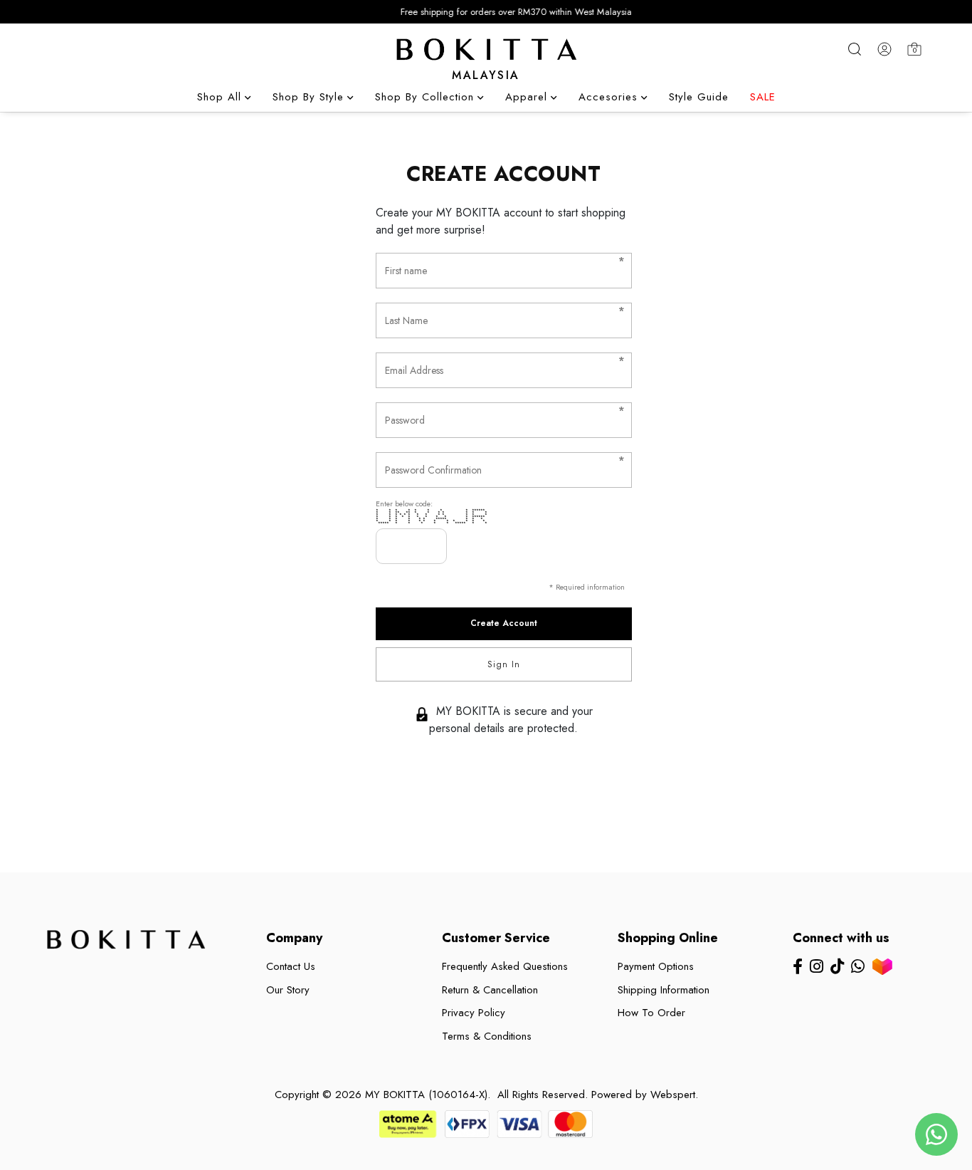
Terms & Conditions (487, 1036)
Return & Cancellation (490, 990)
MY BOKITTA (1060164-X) (426, 1094)
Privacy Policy (473, 1012)
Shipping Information (663, 990)
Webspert (672, 1094)
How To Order (651, 1012)
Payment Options (656, 966)
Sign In (503, 664)
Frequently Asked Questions (505, 966)
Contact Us (290, 966)
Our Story (288, 990)
